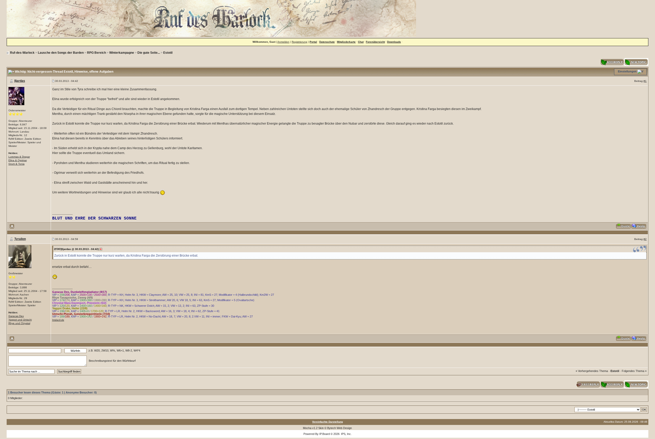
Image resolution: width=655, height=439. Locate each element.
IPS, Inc (346, 433)
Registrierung (299, 41)
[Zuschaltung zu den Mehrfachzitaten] (623, 225)
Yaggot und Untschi (20, 319)
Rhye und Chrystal (19, 323)
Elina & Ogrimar (17, 160)
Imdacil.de (58, 320)
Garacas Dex (16, 316)
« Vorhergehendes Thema (592, 370)
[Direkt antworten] (639, 225)
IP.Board (324, 433)
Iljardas (19, 81)
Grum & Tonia (16, 163)
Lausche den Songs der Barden (61, 52)
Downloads (394, 41)
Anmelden (283, 41)
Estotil (167, 52)
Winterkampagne (121, 52)
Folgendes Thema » (634, 370)
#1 (645, 81)
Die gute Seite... (148, 52)
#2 (645, 239)
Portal (313, 41)
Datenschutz (327, 41)
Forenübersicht (375, 41)
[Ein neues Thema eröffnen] (636, 61)
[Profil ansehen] (16, 95)
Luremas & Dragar (19, 156)
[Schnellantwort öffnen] (588, 383)
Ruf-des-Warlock (22, 52)
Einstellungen (627, 71)
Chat (361, 41)
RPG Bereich (96, 52)
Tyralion (20, 239)
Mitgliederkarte (346, 41)
